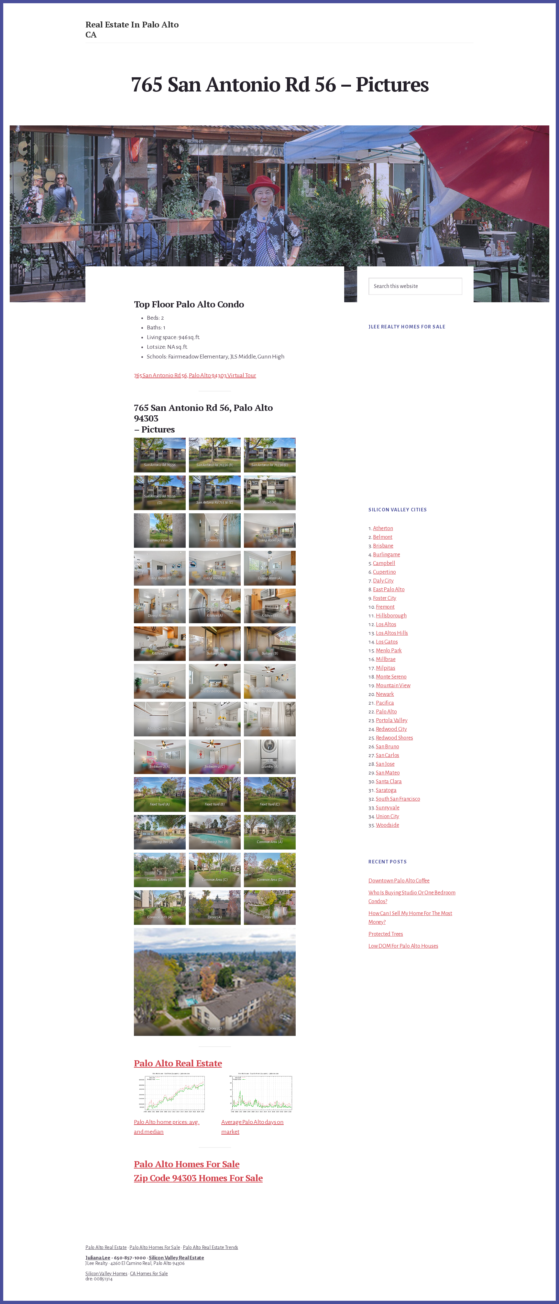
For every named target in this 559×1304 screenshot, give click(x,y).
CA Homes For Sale (149, 1273)
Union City (387, 816)
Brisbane (383, 546)
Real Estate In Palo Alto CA (132, 29)
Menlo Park (389, 651)
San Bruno (387, 747)
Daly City (383, 581)
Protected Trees (385, 934)
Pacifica (385, 703)
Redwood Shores (394, 738)
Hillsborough (391, 616)
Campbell (384, 563)
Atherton (383, 528)
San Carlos (387, 755)
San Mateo (388, 773)
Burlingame (386, 555)
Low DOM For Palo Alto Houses (403, 946)
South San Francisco (398, 799)
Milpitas (385, 668)
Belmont (382, 537)
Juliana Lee (97, 1258)
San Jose (385, 764)
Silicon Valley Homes (106, 1273)
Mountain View (393, 686)
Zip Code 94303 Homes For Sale (198, 1178)
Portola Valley (391, 720)
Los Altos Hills (392, 633)
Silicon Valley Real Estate (176, 1258)
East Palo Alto (388, 590)
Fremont (385, 607)
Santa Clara (389, 782)
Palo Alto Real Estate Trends (210, 1247)
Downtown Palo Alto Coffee (399, 881)
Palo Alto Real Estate (178, 1063)
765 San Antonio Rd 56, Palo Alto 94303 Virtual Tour (195, 375)
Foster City (384, 598)
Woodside (387, 825)
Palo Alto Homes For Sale (186, 1164)
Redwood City (391, 729)
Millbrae (385, 659)
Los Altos (386, 624)
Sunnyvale (387, 808)
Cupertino (384, 572)
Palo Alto (386, 712)
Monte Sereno (391, 677)
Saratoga (386, 790)
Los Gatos (387, 642)
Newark (385, 694)
